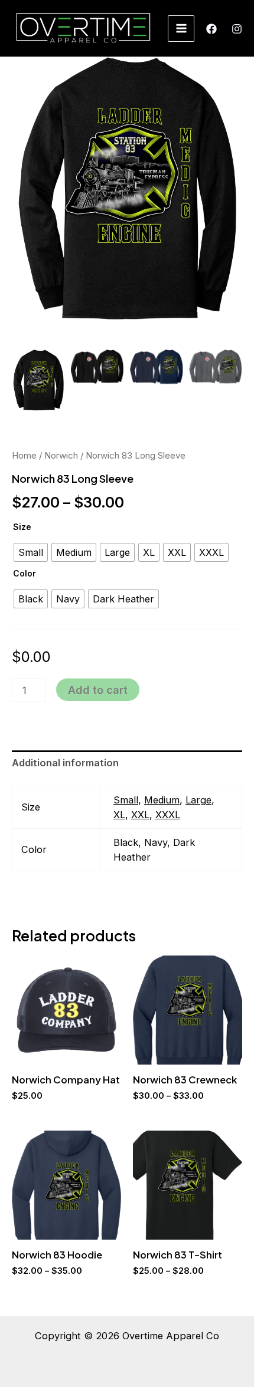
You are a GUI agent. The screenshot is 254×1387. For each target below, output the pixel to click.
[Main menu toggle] (181, 28)
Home (24, 455)
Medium (162, 800)
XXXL (167, 815)
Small (125, 800)
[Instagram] (237, 29)
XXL (140, 815)
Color (24, 573)
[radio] (30, 552)
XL (119, 815)
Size (22, 527)
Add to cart (98, 689)
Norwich (61, 455)
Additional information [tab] (65, 763)
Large (198, 800)
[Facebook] (211, 29)
